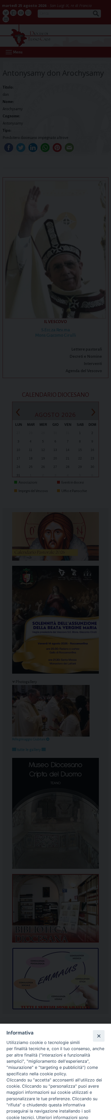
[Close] (98, 1035)
